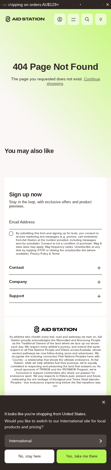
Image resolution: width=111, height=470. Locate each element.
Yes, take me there (81, 456)
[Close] (55, 402)
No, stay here (29, 456)
